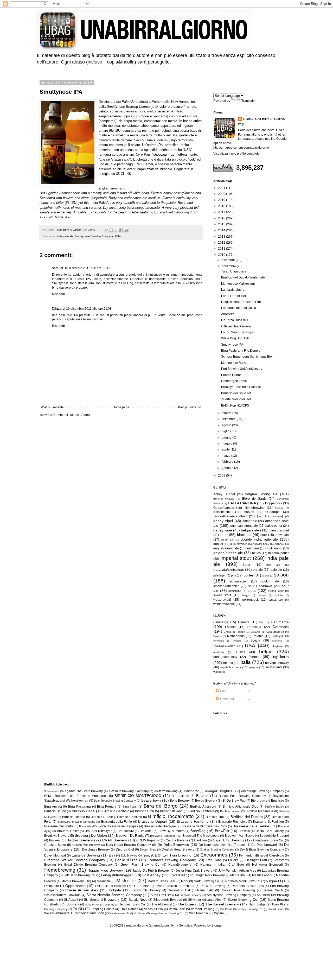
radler (265, 575)
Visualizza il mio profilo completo (236, 153)
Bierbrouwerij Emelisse (267, 800)
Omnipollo (51, 886)
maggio (227, 443)
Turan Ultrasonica (233, 271)
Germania (280, 627)
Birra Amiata (53, 806)
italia (246, 662)
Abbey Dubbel (224, 494)
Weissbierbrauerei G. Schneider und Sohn (74, 913)
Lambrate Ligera (233, 289)
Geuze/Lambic (223, 508)
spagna (253, 667)
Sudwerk (73, 904)
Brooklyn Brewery (56, 836)
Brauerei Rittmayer (98, 831)
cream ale (227, 539)
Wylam (219, 913)
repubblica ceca (230, 667)
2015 (222, 224)
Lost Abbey (151, 875)
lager (246, 565)
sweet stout (222, 595)
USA (118, 236)
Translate (248, 101)
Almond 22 (191, 791)
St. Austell (71, 900)
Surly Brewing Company (99, 904)
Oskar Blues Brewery (110, 886)
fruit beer (252, 548)
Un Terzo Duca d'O (234, 320)
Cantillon (200, 840)
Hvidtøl (279, 507)
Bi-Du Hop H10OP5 (235, 405)
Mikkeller (126, 880)
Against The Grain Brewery (84, 791)
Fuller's (233, 860)
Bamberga (220, 622)
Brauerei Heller (68, 831)
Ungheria (277, 646)
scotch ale (270, 581)
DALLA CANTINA (242, 503)
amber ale (249, 521)
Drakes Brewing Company (217, 849)
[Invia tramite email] (106, 230)
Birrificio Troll (215, 817)
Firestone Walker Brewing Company (74, 860)
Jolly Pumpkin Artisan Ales (237, 870)
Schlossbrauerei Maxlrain (62, 895)
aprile (226, 449)
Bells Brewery (179, 800)
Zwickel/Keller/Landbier (230, 516)
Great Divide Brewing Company (88, 864)
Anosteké (227, 314)
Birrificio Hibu (144, 811)
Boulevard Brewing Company (76, 821)
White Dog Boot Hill (235, 338)
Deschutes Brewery (96, 849)
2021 (222, 188)
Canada (243, 622)
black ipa (244, 534)
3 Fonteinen (51, 791)
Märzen (249, 512)
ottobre (227, 413)
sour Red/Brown (260, 586)
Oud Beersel (141, 886)
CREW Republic (148, 840)
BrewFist (222, 831)
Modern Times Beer (161, 881)
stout (252, 590)
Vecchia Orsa (153, 909)
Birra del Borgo (161, 806)
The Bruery (187, 904)
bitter (224, 534)
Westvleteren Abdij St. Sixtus (127, 913)
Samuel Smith (272, 890)
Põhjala (115, 890)
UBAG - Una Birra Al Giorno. (264, 119)
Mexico (217, 636)
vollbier (279, 595)
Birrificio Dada (83, 811)
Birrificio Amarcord (203, 806)
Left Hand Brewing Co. (79, 875)
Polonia (258, 636)
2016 (222, 218)
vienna (262, 595)
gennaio (228, 468)
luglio (226, 431)
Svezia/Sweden (224, 646)
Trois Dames (129, 909)
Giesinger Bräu (256, 860)
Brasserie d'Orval (90, 826)
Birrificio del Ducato (246, 817)
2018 (222, 206)
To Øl (77, 909)
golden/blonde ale (228, 553)
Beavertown (151, 800)
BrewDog (198, 831)
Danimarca (280, 622)
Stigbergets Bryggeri (167, 900)
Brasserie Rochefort (232, 821)
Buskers (55, 840)
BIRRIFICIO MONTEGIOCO (137, 796)
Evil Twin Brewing (177, 855)
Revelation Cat (179, 890)
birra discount (279, 530)
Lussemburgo (275, 631)
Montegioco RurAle (234, 363)
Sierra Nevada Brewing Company (114, 895)
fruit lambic (274, 548)
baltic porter (273, 526)
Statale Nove (138, 900)
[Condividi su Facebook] (121, 230)
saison (281, 575)
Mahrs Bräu (238, 875)
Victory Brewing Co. (250, 909)
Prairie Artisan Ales (81, 890)
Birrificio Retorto (73, 817)
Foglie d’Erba (126, 860)
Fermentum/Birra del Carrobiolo (261, 855)
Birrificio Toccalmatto (171, 816)
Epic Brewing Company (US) (139, 855)
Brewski (244, 831)
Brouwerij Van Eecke (239, 836)
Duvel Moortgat (55, 855)
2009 (222, 475)
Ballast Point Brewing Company (242, 796)
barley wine (222, 530)
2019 (222, 200)
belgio (266, 651)
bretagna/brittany (225, 657)
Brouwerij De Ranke (130, 836)
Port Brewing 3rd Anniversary (241, 369)
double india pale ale (259, 539)
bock (263, 535)
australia (218, 652)
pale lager (219, 575)
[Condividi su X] (116, 230)
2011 (222, 248)
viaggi (245, 595)
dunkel (218, 544)
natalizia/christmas (228, 569)
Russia (237, 640)
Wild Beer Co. (199, 913)
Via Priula (226, 909)
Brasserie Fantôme (193, 821)
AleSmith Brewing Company (128, 791)
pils (233, 575)
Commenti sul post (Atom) (71, 415)
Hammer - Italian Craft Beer (222, 864)
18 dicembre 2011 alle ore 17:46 (87, 268)
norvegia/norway (277, 663)
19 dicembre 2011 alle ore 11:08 (89, 308)
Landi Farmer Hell (234, 296)
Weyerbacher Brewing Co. (167, 913)
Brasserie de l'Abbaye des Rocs (204, 826)
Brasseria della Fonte (116, 821)
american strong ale (243, 526)
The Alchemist (162, 904)
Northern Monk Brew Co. (242, 881)
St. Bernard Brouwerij (101, 899)
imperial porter (278, 553)
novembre (229, 266)
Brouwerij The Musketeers (200, 836)
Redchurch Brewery (146, 890)
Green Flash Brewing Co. (140, 864)
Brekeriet (146, 831)
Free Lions (213, 860)
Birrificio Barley (274, 806)
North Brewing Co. (207, 881)
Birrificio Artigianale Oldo (240, 806)
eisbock (279, 544)
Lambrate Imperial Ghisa (238, 308)
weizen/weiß (222, 599)
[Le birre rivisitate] (270, 516)
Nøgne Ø (273, 881)
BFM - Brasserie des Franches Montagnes (75, 796)
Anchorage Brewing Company (262, 791)
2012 (222, 242)
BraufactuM (126, 831)
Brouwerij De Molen (91, 835)
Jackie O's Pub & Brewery (151, 870)
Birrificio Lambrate (201, 811)
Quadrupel (272, 512)
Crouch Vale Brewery (86, 844)
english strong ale (226, 548)
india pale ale (65, 236)
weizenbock (250, 599)
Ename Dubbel (231, 375)
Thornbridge (257, 904)
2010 (222, 255)
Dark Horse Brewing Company (128, 845)
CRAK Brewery (114, 840)
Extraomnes (213, 855)
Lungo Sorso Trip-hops (237, 332)
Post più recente (52, 407)
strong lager (276, 590)
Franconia (254, 627)
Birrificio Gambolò (116, 811)
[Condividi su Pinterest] (126, 230)
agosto (227, 425)
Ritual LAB (205, 890)
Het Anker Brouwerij (267, 864)
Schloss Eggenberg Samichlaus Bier (247, 356)
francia (254, 657)
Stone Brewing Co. (243, 899)
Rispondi (58, 294)
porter (248, 575)
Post (222, 691)
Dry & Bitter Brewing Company (262, 849)
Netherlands (236, 636)
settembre (229, 419)
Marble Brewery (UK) (76, 881)
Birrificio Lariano (230, 811)
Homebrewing (255, 508)
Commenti (227, 699)
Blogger (217, 925)
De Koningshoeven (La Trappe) (222, 845)
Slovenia (277, 640)
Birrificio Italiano (171, 811)
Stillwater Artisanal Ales (204, 900)
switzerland (274, 667)
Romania (218, 640)
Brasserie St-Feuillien (268, 821)
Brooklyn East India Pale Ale (241, 387)
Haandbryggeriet (180, 864)
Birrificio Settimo (130, 817)
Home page (121, 407)
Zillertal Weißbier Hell (236, 399)
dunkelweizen (238, 544)
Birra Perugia (106, 806)
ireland (228, 663)
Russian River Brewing (238, 890)
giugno (227, 437)
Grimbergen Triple (234, 381)
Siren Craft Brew (162, 895)
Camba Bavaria (177, 840)
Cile (261, 622)
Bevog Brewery (206, 800)
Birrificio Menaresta (259, 811)
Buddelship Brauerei (274, 836)
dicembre (229, 260)
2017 (222, 212)
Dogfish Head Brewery (178, 849)
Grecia (228, 631)
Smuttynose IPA (232, 344)
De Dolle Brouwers (173, 844)
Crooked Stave (55, 845)
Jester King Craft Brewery (194, 870)
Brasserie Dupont (152, 821)
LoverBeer (178, 875)
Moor (184, 881)
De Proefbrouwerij (264, 845)
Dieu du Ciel (125, 849)
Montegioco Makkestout (238, 284)
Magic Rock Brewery (210, 875)
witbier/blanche (224, 604)
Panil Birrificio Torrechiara (175, 886)
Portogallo (278, 636)
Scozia (255, 640)
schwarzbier (238, 581)
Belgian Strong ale (261, 494)
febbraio (228, 462)
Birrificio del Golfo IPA (236, 393)
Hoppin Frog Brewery (105, 870)
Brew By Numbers (171, 831)
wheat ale (276, 599)
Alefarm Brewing (166, 791)
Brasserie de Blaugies (122, 826)
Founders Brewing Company (172, 860)
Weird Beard (276, 909)
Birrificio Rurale (102, 817)
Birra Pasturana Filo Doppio (240, 350)
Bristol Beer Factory (270, 831)
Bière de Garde (254, 498)
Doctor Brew (148, 849)
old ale (258, 570)
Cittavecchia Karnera (236, 326)
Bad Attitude (180, 796)
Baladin (202, 796)
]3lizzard (58, 308)
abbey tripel (223, 521)
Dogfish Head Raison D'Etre (241, 302)
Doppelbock (273, 503)
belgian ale (250, 530)
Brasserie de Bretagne (160, 826)
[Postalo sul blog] (111, 230)
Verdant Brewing (203, 909)
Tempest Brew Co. (132, 904)
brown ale (282, 535)
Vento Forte (177, 909)
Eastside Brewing (86, 855)
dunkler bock (261, 544)
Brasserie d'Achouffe (58, 826)
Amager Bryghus (218, 791)
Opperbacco (75, 886)
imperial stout (236, 558)
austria (240, 652)
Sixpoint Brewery (190, 895)
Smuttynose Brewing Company (94, 236)
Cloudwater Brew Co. (268, 840)
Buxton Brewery (80, 840)
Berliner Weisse (223, 498)
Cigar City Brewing (228, 840)
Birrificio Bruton (55, 811)
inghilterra (280, 657)
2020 (222, 194)
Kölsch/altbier (223, 512)
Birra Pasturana (79, 806)
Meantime (104, 881)
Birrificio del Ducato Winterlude (243, 277)
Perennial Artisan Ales (248, 886)
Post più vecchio (189, 407)
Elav (112, 855)
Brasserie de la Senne (251, 826)
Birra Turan (130, 806)
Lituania (255, 631)
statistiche (234, 590)
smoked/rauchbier (226, 586)
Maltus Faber (261, 875)
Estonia (230, 627)
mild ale (273, 564)
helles (256, 553)
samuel (57, 268)
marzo (226, 456)
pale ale (276, 570)
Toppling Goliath (102, 909)
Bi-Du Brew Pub (234, 800)
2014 (222, 230)
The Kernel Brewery (222, 904)
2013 (222, 236)
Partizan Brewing (213, 886)
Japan (241, 631)
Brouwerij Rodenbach (163, 835)
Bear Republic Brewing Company (115, 800)
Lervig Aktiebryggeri (117, 875)
